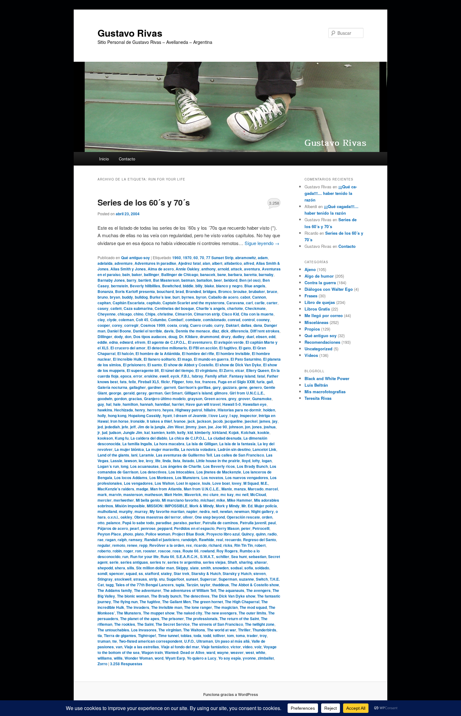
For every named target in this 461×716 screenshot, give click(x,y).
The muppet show (158, 613)
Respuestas (126, 663)
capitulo (153, 303)
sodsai (236, 568)
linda (166, 460)
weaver (237, 652)
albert (217, 263)
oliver (188, 517)
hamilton (130, 404)
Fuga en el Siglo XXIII (236, 381)
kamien (158, 432)
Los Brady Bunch (252, 466)
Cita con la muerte (257, 314)
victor (235, 647)
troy (263, 635)
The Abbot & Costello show (255, 585)
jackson (204, 421)
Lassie (116, 460)
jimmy (191, 427)
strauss (140, 579)
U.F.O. (189, 641)
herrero (154, 410)
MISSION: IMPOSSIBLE (167, 506)
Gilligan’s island (198, 393)
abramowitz (245, 257)
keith (171, 432)
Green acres (215, 398)
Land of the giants (113, 455)
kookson (105, 438)
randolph (189, 539)
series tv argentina (184, 562)
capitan (104, 303)
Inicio (104, 159)
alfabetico (233, 263)
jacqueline (234, 421)
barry (131, 280)
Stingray (105, 579)
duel (250, 336)
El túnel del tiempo (177, 370)
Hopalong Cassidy (144, 415)
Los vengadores (138, 483)
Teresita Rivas (318, 398)
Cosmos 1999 (152, 325)
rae (100, 539)
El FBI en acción (203, 348)
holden (269, 410)
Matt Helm (173, 494)
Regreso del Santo (259, 539)
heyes (167, 410)
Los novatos (212, 477)
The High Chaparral (242, 601)
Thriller (244, 630)
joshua (270, 427)
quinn (261, 534)
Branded (193, 291)
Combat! (175, 319)
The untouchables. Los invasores (127, 630)
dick (225, 331)
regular (104, 545)
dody (118, 336)
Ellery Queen (257, 370)
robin (117, 551)
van (119, 647)
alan (206, 263)
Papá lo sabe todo (138, 522)
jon (247, 427)
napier (192, 511)
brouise (240, 291)
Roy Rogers (227, 551)
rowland (207, 551)
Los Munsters (187, 477)
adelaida (105, 263)
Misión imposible (130, 506)
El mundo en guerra (211, 359)
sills (130, 568)
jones (257, 427)
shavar (260, 562)
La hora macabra (169, 444)
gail (270, 381)
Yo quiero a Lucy (201, 658)
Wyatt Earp (175, 658)
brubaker (257, 291)
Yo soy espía (229, 658)
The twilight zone (259, 624)
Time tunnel (168, 635)
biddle (188, 286)
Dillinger (105, 336)
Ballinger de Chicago (179, 274)
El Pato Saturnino (245, 359)
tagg (110, 585)
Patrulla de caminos (220, 522)
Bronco (224, 291)
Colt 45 (142, 319)
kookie (263, 432)
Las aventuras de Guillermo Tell (184, 455)
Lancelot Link (264, 449)
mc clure (211, 494)
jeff (133, 427)
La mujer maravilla (162, 449)
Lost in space (188, 483)
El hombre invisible (233, 353)
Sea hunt (239, 556)
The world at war (221, 630)
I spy (234, 415)
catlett (116, 308)
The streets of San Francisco (217, 624)
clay (101, 319)
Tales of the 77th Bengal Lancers (144, 585)
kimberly (202, 432)
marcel (271, 489)
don (128, 336)
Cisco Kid (230, 314)
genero (255, 387)
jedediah (112, 427)
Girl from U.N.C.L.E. (247, 393)
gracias (135, 398)
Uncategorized (318, 349)
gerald (129, 393)
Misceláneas (316, 322)
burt (176, 297)
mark (102, 494)
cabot (245, 297)
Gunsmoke (262, 398)
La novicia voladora (198, 449)
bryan (115, 297)
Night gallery (262, 511)
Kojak (234, 432)
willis (118, 658)
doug (172, 336)
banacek (207, 274)
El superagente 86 (143, 370)
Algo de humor (319, 276)
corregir (131, 325)
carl (249, 303)
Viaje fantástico (215, 647)
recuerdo (233, 539)
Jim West (175, 427)
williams (105, 658)
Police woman (158, 534)
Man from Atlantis (166, 489)
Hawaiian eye (255, 404)
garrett (170, 387)
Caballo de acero (223, 297)
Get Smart (173, 393)
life (158, 460)
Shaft (232, 562)
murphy (126, 511)
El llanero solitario (160, 359)
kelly (181, 432)
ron (138, 551)
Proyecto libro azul (223, 534)
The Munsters (129, 613)
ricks (227, 545)
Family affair (216, 376)
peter (246, 528)
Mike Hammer (239, 500)
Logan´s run (108, 466)
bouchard (165, 291)
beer (218, 280)
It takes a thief (159, 421)
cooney (263, 319)
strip (153, 579)
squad (131, 573)
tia (100, 635)
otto (101, 522)
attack (236, 269)
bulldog (141, 297)
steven (259, 573)
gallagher (137, 387)
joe (210, 427)
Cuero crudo (201, 325)
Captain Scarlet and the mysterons (193, 303)
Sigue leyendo (262, 243)
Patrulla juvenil (253, 522)
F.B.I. (185, 376)
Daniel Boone (119, 331)
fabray (197, 376)
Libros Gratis (317, 309)
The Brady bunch (166, 596)
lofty (256, 460)
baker (137, 274)
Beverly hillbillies (145, 286)
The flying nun (125, 601)
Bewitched (171, 286)
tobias (186, 635)
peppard (164, 528)
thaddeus (220, 585)
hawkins (105, 410)
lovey (236, 483)
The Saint (145, 624)
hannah (146, 404)
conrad (234, 319)
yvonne (249, 658)
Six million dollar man (155, 568)
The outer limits (252, 613)
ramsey (135, 539)
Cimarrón (183, 314)
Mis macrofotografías (325, 392)
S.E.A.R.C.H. (187, 556)
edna (113, 342)
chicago (125, 314)
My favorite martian (167, 511)
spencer (116, 573)
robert (260, 545)
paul (272, 522)
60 (195, 257)
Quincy (247, 534)
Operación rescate (243, 517)
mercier (105, 500)
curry (219, 325)
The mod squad (253, 607)
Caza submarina (138, 308)
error (137, 376)
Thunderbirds (264, 630)
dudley (239, 336)
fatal (261, 376)
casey (103, 308)
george (115, 393)
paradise (164, 522)
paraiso (180, 522)
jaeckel (251, 421)
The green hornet (208, 601)
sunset (192, 579)
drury (226, 336)
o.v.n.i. (113, 517)
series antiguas (134, 562)
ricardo (200, 545)
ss (141, 573)
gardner (155, 387)
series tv (158, 562)
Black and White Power (327, 378)
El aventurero (200, 342)
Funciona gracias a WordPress (230, 694)
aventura (252, 269)
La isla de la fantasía (237, 444)
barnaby (266, 274)
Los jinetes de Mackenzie (218, 472)
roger (128, 551)
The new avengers (220, 613)
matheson (153, 494)
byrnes (188, 297)
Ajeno (310, 269)
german (155, 393)
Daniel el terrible (147, 331)
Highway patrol (188, 410)
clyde (112, 319)
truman (104, 641)
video (247, 647)
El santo (154, 365)
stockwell (122, 579)
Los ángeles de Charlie (181, 466)
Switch (262, 579)
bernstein (119, 286)
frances (209, 381)
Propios (312, 329)
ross (176, 551)
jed (100, 427)
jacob (218, 421)
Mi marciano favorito (180, 500)
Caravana (235, 303)
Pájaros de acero (113, 528)
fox (197, 381)
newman (241, 511)
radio (272, 534)
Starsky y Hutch (237, 573)
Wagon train (152, 652)
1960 (176, 257)
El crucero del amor (128, 348)
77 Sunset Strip (219, 257)
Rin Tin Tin (243, 545)
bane (221, 274)
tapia (180, 585)
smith (206, 568)
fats (123, 381)
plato (139, 534)
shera (120, 568)
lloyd (246, 460)
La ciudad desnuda (224, 438)
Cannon (259, 297)
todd (207, 635)
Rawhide (206, 539)
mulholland (107, 511)
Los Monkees (161, 477)
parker (195, 522)
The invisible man (166, 607)
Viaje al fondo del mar (180, 647)
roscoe (164, 551)
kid (190, 432)
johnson (236, 427)
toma (240, 635)
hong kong (117, 415)
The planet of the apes (139, 618)
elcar (239, 370)
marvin (115, 494)
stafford (152, 573)
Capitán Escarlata (129, 303)
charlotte (235, 308)
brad (180, 291)
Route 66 (191, 551)
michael (207, 500)
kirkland (219, 432)
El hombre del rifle (198, 353)
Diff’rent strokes (264, 331)
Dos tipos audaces (150, 336)
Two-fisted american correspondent (150, 641)
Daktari (232, 325)
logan (267, 460)
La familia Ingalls (137, 444)
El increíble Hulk (127, 359)
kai (147, 432)
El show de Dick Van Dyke (238, 365)
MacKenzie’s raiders (116, 489)
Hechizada (123, 410)
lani (134, 455)
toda (197, 635)
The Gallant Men (176, 601)
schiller (222, 556)
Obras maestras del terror (157, 517)
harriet (178, 404)
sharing (245, 562)
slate (194, 568)
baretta (250, 274)
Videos (311, 355)
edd (272, 336)
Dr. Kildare (188, 336)
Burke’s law (160, 297)
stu (162, 579)
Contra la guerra (320, 282)
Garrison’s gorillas (194, 387)
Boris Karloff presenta (135, 291)
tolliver (219, 635)
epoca (125, 376)
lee (141, 460)
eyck (175, 376)
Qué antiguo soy (135, 257)
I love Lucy (218, 415)
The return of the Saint (239, 618)
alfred (249, 263)
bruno (103, 297)
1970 (187, 257)
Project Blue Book (188, 534)
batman (188, 280)
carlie (260, 303)
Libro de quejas (320, 302)
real (219, 539)
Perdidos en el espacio (194, 528)
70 (202, 257)
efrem (140, 342)
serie (114, 562)
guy (101, 404)
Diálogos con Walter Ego (329, 289)
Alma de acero (161, 269)
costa (172, 325)
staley (166, 573)
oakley (126, 517)
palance (113, 522)
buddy (127, 297)
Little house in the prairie (218, 460)
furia (261, 381)
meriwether (124, 500)
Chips (150, 314)
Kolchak (248, 432)
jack (191, 421)
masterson (133, 494)
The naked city (189, 613)
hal (108, 404)
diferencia (239, 331)
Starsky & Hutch (206, 573)
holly (102, 415)
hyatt (167, 415)
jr (99, 432)
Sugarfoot (175, 579)
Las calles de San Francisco (239, 455)
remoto (118, 545)
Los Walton (164, 483)
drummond (209, 336)
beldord (230, 280)
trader (252, 635)
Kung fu (122, 438)
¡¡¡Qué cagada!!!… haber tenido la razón (331, 193)
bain (126, 274)
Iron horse (119, 421)
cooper (104, 325)
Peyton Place (109, 534)
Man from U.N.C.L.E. (202, 489)
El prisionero (134, 365)
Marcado (255, 489)
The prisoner (172, 618)
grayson (195, 398)
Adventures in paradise (155, 263)
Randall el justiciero (161, 539)
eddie (102, 342)
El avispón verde (229, 342)
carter (272, 303)
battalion (204, 280)
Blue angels (254, 286)
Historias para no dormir (239, 410)
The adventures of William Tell (189, 590)
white (260, 652)
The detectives (196, 596)
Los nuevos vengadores (246, 477)
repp (143, 545)
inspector (248, 415)
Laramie (146, 455)
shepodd (105, 568)
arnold (223, 269)
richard (215, 545)
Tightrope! (147, 635)
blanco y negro (229, 286)
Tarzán (192, 585)
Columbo (158, 319)
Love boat (221, 483)
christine (165, 314)
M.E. (264, 483)
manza (240, 489)
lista (176, 460)
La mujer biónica (129, 449)
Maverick (192, 494)
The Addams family (115, 590)
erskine (151, 376)
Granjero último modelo (165, 398)
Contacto (127, 159)
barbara (235, 274)
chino (138, 314)
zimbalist (266, 658)
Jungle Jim (132, 432)
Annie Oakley (187, 269)
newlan (226, 511)
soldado (262, 568)
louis (206, 483)
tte (114, 641)
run (125, 556)
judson (115, 432)
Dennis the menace (193, 331)
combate (193, 319)
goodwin (105, 398)
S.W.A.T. (207, 556)
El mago (185, 359)
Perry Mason (227, 528)
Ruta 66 (167, 556)
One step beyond (210, 517)
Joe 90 (221, 427)
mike (220, 500)
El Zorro (226, 370)
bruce (272, 291)
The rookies (124, 624)
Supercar (208, 579)
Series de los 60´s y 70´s (144, 202)
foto (189, 381)
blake (209, 286)
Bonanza (105, 291)
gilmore (221, 393)
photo (128, 534)
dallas (246, 325)
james (264, 421)
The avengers (258, 590)
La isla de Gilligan (201, 444)
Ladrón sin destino (234, 449)
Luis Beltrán (316, 385)
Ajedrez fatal (189, 263)
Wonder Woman (139, 658)
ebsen (261, 336)
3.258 (274, 203)
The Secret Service (173, 624)
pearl (134, 528)
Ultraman (204, 641)
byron (201, 297)
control (248, 319)
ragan (110, 539)
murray (141, 511)
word (159, 658)
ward (210, 652)
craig (183, 325)
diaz (215, 331)
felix (132, 381)
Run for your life (144, 556)
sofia (248, 568)
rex (189, 545)
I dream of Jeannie (190, 415)
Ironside (137, 421)
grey (232, 398)
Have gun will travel (203, 404)
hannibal (162, 404)
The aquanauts (231, 590)
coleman (126, 319)
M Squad (251, 483)
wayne (223, 652)
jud (104, 432)
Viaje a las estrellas (141, 647)
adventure (123, 263)
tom (230, 635)
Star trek (181, 573)
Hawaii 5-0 (231, 404)
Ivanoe (180, 421)
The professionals (202, 618)
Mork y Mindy (228, 506)
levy (149, 460)
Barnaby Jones (111, 280)
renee (132, 545)
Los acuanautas (144, 466)
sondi (102, 573)
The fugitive (150, 601)
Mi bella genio (148, 500)
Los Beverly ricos (219, 466)
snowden (221, 568)
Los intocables (181, 472)
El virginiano (206, 370)
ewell (164, 376)
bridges (209, 291)
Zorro (102, 663)
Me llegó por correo (324, 315)
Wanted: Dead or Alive (184, 652)
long (124, 466)
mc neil (242, 494)
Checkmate (255, 308)
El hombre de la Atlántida (157, 353)
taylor (205, 585)
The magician (226, 607)
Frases (311, 296)
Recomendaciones (322, 342)
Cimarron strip (207, 314)
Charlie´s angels (210, 308)
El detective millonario (167, 348)
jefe (125, 427)
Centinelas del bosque (174, 308)
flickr (165, 381)
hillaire (210, 410)
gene (243, 387)
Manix (226, 489)
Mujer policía (265, 506)
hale (117, 404)
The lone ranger (198, 607)
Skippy (182, 568)
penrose (148, 528)
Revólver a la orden (166, 545)
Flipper (178, 381)
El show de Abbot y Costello (188, 365)
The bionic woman (133, 596)
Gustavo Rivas (130, 32)
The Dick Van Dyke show (233, 596)
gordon (120, 398)
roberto (104, 551)
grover (244, 398)
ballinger (151, 274)
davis (169, 331)
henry (140, 410)
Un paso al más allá (232, 641)
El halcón (125, 353)
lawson (130, 460)
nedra (204, 511)
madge (142, 489)
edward (126, 342)
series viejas (214, 562)
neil (215, 511)
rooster (149, 551)
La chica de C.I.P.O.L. (187, 438)
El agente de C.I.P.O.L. (166, 342)
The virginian (169, 630)
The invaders (137, 607)
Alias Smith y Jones (128, 269)
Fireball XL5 (148, 381)
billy (199, 286)
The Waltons (194, 630)
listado (188, 460)
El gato (245, 348)
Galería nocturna (112, 387)
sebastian (257, 556)
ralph (122, 539)
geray (141, 393)
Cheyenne (107, 314)
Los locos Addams (130, 477)
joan (202, 427)
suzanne (246, 579)
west (250, 652)
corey (117, 325)
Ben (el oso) (250, 280)
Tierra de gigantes (120, 635)
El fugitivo (228, 348)
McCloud (258, 494)
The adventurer (147, 590)
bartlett (144, 280)
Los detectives (153, 472)
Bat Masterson (166, 280)
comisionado (214, 319)
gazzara (230, 387)
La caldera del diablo (148, 438)
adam (263, 257)
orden (267, 517)
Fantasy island (242, 376)
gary (217, 387)
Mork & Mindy (201, 506)
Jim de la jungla (151, 427)
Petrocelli (260, 528)
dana (257, 325)
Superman (228, 579)
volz (258, 647)
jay (275, 421)
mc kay (227, 494)
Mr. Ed (246, 506)
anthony (208, 269)
